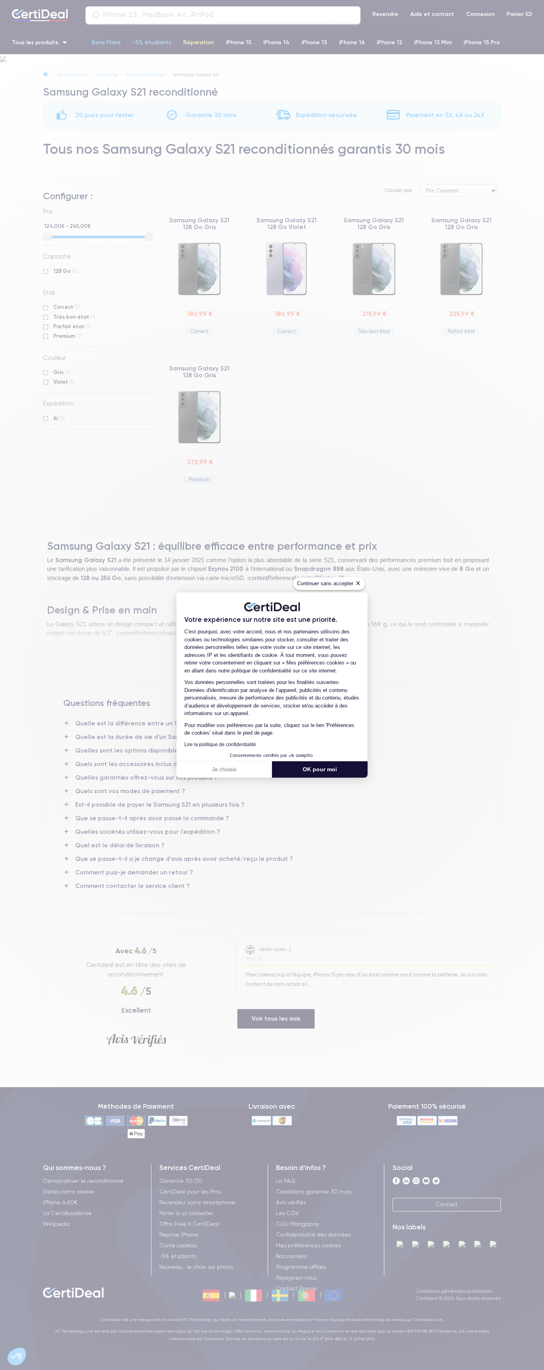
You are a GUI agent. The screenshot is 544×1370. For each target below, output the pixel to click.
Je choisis (224, 769)
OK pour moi (320, 769)
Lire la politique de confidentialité (220, 744)
